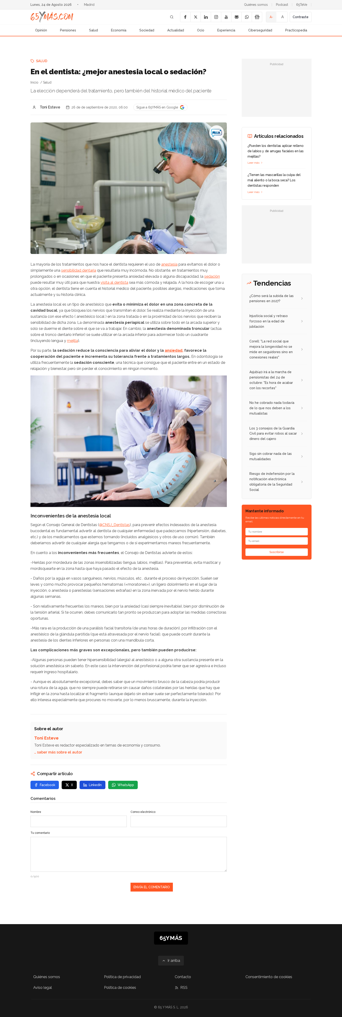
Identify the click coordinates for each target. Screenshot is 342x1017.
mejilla (72, 340)
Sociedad (146, 30)
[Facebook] (185, 17)
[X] (195, 17)
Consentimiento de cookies (268, 977)
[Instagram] (216, 17)
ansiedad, (174, 350)
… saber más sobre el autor (58, 752)
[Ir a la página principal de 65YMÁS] (51, 17)
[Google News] (257, 17)
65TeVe (301, 5)
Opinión (41, 30)
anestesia (169, 264)
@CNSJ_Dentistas (114, 525)
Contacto (183, 977)
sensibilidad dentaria (78, 270)
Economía (118, 30)
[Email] (236, 17)
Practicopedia (296, 30)
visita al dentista (114, 282)
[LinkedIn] (206, 17)
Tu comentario (40, 833)
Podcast (282, 5)
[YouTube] (226, 17)
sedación (212, 276)
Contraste (300, 17)
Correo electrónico (143, 812)
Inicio (34, 82)
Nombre (35, 812)
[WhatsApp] (246, 17)
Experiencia (226, 30)
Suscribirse (276, 552)
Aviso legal (42, 987)
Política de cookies (120, 987)
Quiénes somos (256, 5)
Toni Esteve (50, 107)
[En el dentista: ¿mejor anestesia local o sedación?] (216, 132)
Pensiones (68, 30)
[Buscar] (171, 17)
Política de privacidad (122, 977)
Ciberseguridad (260, 30)
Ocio (200, 30)
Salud (93, 30)
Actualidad (175, 30)
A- (271, 17)
